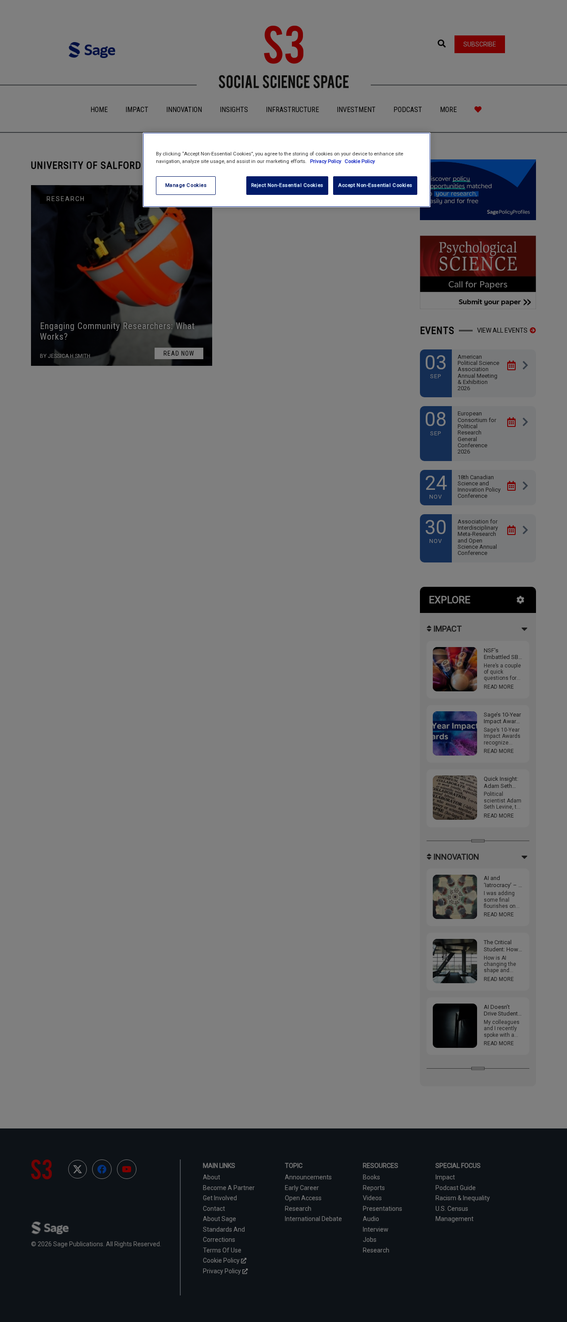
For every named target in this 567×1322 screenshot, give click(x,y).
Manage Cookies (186, 185)
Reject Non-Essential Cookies (287, 185)
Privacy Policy (326, 161)
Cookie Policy (360, 161)
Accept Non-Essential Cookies (375, 185)
